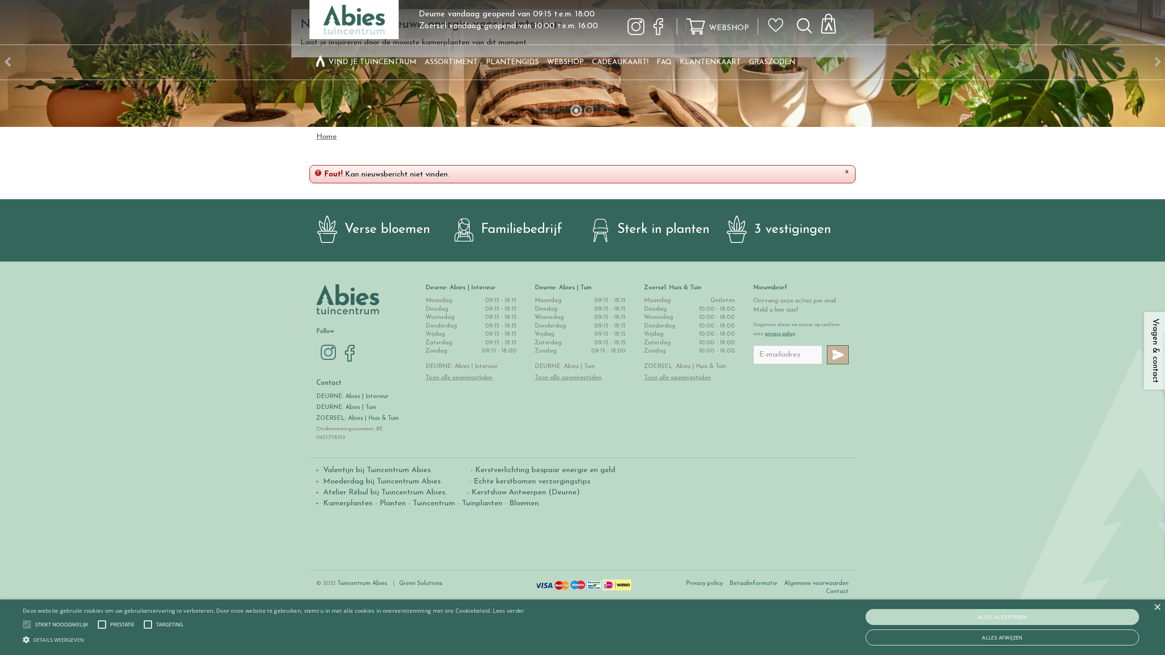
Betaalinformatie (753, 583)
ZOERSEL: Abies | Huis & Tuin (358, 418)
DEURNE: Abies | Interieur (352, 396)
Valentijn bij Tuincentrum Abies (377, 470)
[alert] (582, 627)
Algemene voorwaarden (816, 583)
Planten (393, 503)
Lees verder (508, 611)
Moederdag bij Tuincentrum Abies (382, 481)
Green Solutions (420, 583)
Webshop (729, 28)
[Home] (320, 62)
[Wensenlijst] (778, 18)
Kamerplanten (348, 503)
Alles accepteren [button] (1002, 617)
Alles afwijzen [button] (1002, 637)
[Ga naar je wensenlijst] (778, 28)
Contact (837, 592)
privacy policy (780, 334)
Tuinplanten (482, 503)
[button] (61, 624)
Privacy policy (704, 583)
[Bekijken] (833, 21)
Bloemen (524, 503)
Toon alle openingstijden (458, 378)
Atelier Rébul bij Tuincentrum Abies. (384, 492)
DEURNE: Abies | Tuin (346, 407)
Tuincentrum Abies (362, 583)
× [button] (1157, 607)
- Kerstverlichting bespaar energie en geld (541, 470)
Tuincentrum (434, 503)
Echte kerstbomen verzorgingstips (532, 481)
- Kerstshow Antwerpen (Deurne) (522, 492)
